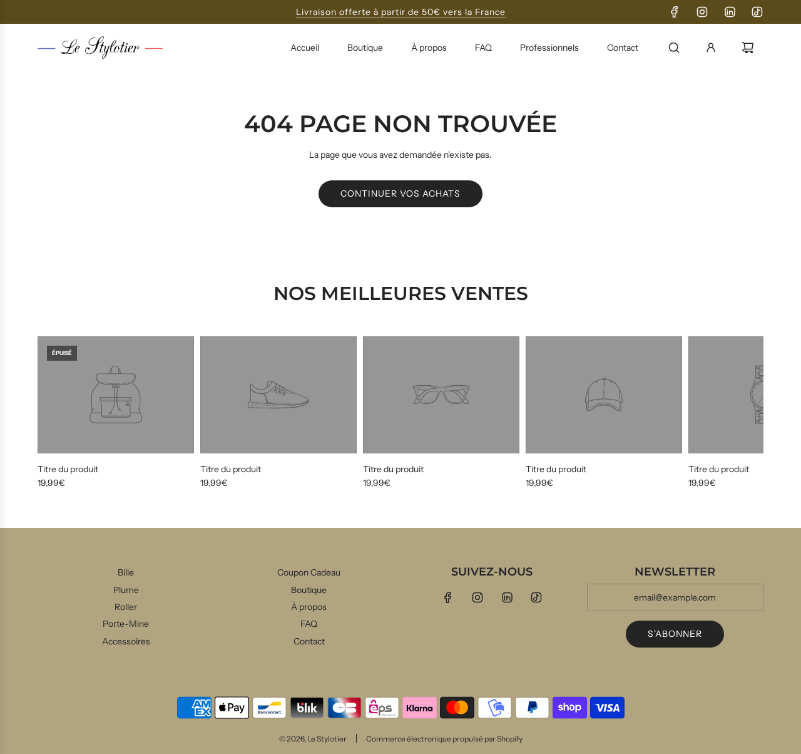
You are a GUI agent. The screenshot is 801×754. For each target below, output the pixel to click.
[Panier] (748, 47)
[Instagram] (702, 12)
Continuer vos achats (400, 193)
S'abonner (675, 633)
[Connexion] (711, 47)
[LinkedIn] (729, 12)
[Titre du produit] (116, 395)
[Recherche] (674, 47)
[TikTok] (757, 12)
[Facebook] (674, 12)
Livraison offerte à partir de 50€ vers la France (401, 12)
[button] (51, 413)
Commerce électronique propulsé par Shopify (444, 738)
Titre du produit (68, 469)
